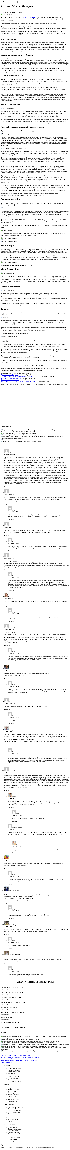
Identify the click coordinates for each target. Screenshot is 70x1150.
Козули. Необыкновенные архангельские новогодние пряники (20, 1057)
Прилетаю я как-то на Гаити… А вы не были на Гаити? (18, 381)
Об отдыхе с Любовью (8, 12)
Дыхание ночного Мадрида (9, 375)
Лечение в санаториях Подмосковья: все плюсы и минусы (19, 1060)
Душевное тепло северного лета (11, 378)
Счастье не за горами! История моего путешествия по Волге (19, 376)
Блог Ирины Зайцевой (26, 1147)
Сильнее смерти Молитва (9, 1059)
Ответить (7, 487)
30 (1, 11)
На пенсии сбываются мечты (10, 380)
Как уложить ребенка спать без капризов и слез (15, 1055)
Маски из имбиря (6, 1062)
